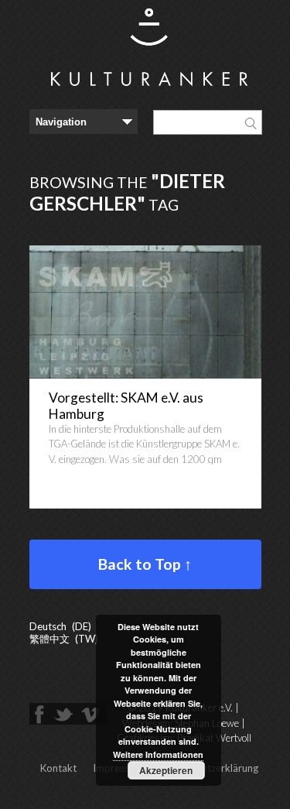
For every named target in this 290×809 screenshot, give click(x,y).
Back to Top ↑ (145, 564)
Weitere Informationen (158, 754)
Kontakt (58, 768)
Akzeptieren (166, 770)
